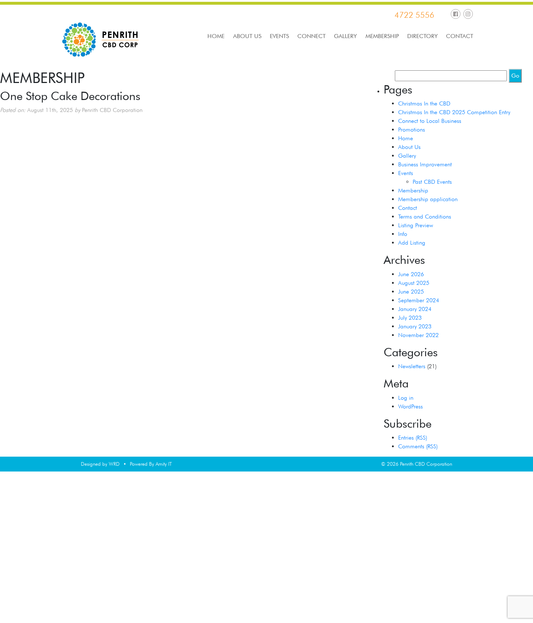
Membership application (428, 199)
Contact (459, 36)
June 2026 (411, 274)
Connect (311, 36)
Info (402, 233)
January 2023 (414, 326)
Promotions (411, 129)
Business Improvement (425, 164)
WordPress (410, 406)
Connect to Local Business (429, 120)
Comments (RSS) (418, 446)
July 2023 (410, 317)
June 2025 (411, 291)
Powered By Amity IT (151, 464)
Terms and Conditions (424, 216)
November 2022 (418, 335)
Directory (422, 36)
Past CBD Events (432, 181)
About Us (247, 36)
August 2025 (413, 282)
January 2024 (414, 309)
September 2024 (418, 300)
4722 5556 (414, 15)
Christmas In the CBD (424, 103)
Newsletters (411, 366)
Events (279, 36)
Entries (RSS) (412, 437)
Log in (405, 397)
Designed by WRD (100, 464)
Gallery (345, 36)
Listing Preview (415, 225)
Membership (382, 36)
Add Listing (411, 242)
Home (215, 36)
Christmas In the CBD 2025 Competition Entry (454, 112)
